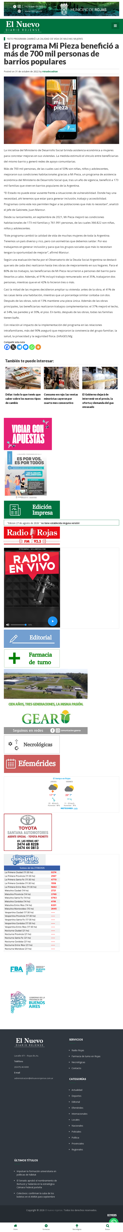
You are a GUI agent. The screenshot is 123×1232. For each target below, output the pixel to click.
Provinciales (78, 1143)
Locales (76, 1119)
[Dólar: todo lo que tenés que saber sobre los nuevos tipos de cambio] (23, 377)
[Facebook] (7, 347)
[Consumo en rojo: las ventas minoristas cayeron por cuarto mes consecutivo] (61, 377)
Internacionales (79, 1113)
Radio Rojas (78, 1050)
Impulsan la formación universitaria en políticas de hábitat (36, 1173)
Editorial (76, 1101)
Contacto (76, 1068)
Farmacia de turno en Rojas (86, 1056)
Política (75, 1137)
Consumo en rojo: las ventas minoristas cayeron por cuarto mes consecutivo (61, 398)
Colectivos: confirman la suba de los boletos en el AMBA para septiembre (36, 1195)
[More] (38, 347)
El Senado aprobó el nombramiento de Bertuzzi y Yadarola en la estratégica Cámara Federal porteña (37, 1184)
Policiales (76, 1131)
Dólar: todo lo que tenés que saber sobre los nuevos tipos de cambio (23, 398)
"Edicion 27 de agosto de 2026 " (43, 523)
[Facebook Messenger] (26, 347)
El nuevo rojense (53, 1210)
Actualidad (77, 1089)
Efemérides (77, 1107)
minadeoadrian (50, 71)
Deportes (76, 1095)
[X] (13, 347)
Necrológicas (78, 1062)
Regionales (77, 1149)
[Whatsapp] (32, 347)
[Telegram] (19, 347)
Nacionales (77, 1125)
